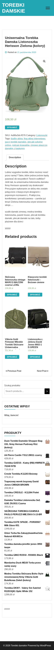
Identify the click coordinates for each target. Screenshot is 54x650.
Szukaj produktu (12, 385)
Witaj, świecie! (11, 415)
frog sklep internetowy (34, 138)
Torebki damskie (19, 645)
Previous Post (14, 371)
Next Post (42, 371)
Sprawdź (12, 127)
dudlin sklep (17, 138)
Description (15, 157)
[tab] (15, 157)
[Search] (47, 391)
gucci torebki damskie (15, 142)
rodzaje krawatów (20, 145)
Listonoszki (41, 135)
